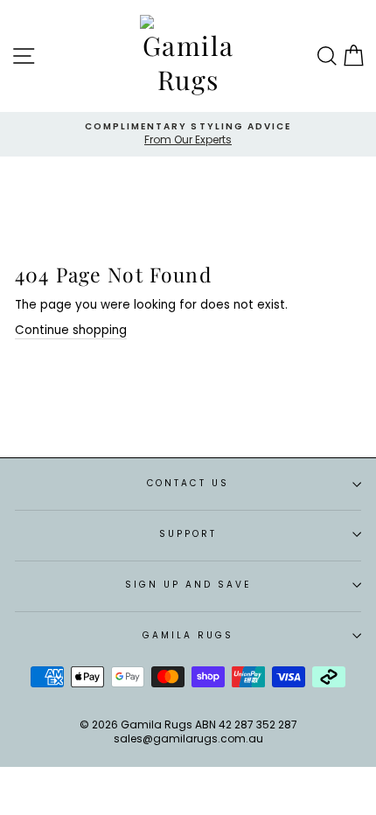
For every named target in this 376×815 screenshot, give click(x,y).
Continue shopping (71, 330)
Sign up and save (188, 584)
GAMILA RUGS (188, 635)
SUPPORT (188, 533)
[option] (188, 134)
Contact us (188, 483)
